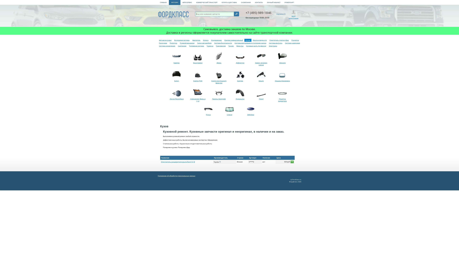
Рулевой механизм (187, 43)
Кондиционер (216, 40)
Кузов (248, 40)
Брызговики (197, 63)
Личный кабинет (273, 2)
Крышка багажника (282, 81)
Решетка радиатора (282, 100)
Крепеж (240, 81)
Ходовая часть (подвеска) (256, 46)
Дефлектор (240, 63)
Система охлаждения (167, 46)
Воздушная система (181, 40)
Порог (261, 99)
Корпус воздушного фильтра (219, 82)
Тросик (231, 46)
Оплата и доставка (229, 2)
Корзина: (280, 14)
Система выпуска (275, 43)
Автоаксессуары (165, 40)
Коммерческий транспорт (206, 2)
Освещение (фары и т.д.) (197, 100)
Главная (163, 2)
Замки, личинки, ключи (261, 64)
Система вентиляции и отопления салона (250, 43)
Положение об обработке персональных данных (176, 176)
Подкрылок (240, 99)
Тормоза (210, 46)
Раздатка (295, 40)
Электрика (273, 46)
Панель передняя (219, 99)
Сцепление (182, 46)
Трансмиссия (221, 46)
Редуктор (173, 43)
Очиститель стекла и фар (279, 40)
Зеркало (282, 63)
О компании (246, 2)
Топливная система (196, 46)
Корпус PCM (197, 81)
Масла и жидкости (260, 40)
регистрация (293, 18)
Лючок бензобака (177, 99)
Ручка (208, 115)
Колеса (205, 40)
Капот (176, 81)
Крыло (261, 81)
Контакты (259, 2)
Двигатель (196, 40)
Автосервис (187, 2)
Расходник (163, 43)
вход (293, 16)
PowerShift (289, 2)
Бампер (177, 63)
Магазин (174, 2)
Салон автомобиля (204, 43)
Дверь (218, 63)
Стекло (229, 115)
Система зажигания (292, 43)
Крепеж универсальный (233, 40)
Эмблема (250, 115)
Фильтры (239, 46)
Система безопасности (223, 43)
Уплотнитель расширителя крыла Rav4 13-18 (178, 162)
